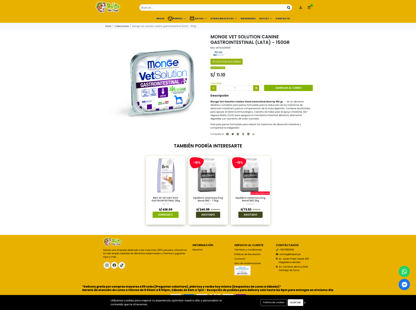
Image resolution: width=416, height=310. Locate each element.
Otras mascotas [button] (222, 18)
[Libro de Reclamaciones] (242, 270)
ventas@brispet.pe (290, 254)
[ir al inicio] (112, 242)
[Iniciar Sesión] (300, 7)
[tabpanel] (165, 190)
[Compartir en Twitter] (232, 134)
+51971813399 (286, 249)
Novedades (248, 18)
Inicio (160, 18)
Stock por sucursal (226, 62)
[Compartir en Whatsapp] (253, 134)
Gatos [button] (199, 18)
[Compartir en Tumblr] (243, 134)
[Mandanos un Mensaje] (404, 284)
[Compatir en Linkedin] (248, 134)
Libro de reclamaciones (247, 263)
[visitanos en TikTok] (121, 265)
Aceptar (295, 302)
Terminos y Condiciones (248, 249)
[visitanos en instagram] (107, 265)
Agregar (164, 215)
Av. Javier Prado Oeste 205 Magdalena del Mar (294, 260)
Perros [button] (178, 18)
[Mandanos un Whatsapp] (404, 271)
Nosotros (197, 249)
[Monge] (218, 53)
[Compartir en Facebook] (227, 134)
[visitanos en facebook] (114, 265)
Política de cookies (273, 302)
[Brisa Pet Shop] (119, 7)
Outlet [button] (264, 18)
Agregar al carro (288, 88)
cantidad (216, 83)
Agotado (208, 215)
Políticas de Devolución (247, 254)
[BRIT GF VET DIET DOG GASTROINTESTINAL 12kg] (166, 175)
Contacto (283, 18)
